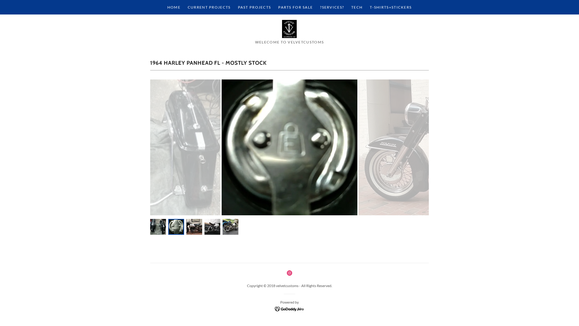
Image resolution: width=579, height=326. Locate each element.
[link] (289, 28)
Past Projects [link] (254, 7)
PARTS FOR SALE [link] (295, 7)
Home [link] (173, 7)
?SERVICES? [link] (332, 7)
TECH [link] (357, 7)
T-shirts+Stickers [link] (391, 7)
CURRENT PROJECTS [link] (209, 7)
